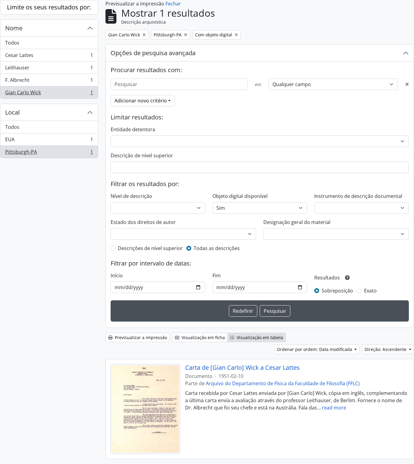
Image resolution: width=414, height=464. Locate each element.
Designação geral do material (296, 222)
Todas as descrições (217, 248)
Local (12, 112)
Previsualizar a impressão (140, 337)
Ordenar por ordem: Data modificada (315, 349)
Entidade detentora (133, 129)
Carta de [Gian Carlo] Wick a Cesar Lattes (242, 367)
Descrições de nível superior (150, 248)
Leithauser (49, 69)
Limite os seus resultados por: (49, 7)
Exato (370, 290)
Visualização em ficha (202, 337)
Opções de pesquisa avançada (153, 53)
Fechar (173, 3)
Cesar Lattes (49, 57)
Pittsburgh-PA (49, 153)
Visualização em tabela (259, 337)
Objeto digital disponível (240, 196)
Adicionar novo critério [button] (141, 100)
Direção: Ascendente (386, 349)
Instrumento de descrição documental (358, 196)
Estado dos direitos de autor (143, 222)
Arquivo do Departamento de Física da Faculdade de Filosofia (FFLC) (283, 383)
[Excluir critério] (407, 84)
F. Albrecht (49, 81)
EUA (49, 141)
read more (334, 407)
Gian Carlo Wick (49, 93)
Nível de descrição (131, 196)
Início (117, 275)
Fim (216, 275)
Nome (13, 28)
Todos (12, 42)
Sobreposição (337, 290)
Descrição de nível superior (142, 155)
